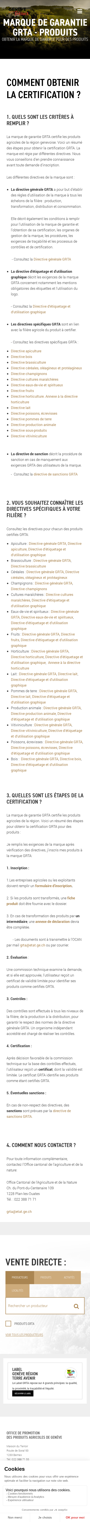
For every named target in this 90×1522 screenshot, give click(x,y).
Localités (17, 1290)
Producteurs (20, 1277)
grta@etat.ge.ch (32, 945)
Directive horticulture (27, 396)
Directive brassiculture (28, 362)
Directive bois (21, 356)
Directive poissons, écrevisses (34, 413)
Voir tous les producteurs (24, 1335)
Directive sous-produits (29, 430)
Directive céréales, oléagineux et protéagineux (46, 368)
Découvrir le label (23, 1393)
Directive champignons (29, 373)
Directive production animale (33, 424)
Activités (69, 1277)
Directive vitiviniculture (29, 436)
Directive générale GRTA (52, 259)
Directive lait (21, 407)
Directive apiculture (26, 351)
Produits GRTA (24, 1324)
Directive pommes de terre (31, 419)
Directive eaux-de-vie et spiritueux (37, 385)
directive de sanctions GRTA (56, 474)
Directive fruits (22, 390)
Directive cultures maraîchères (34, 379)
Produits (45, 1277)
